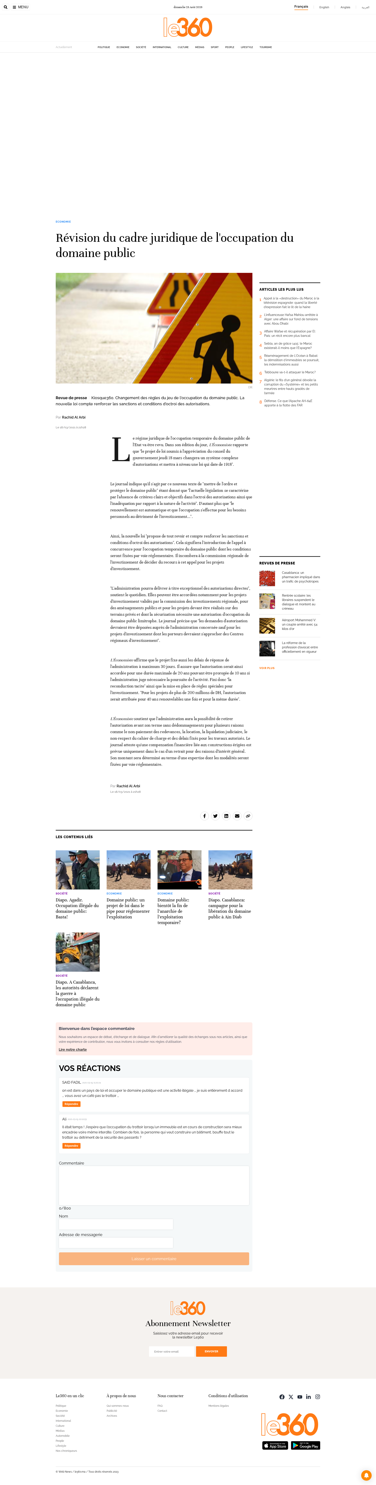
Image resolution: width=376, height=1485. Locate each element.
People (229, 47)
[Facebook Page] (282, 1396)
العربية (365, 7)
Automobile (63, 1435)
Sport (215, 47)
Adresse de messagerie (80, 1234)
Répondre (71, 1104)
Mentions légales (218, 1405)
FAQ (160, 1405)
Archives (112, 1415)
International (162, 47)
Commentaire (71, 1163)
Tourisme (266, 47)
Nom (63, 1216)
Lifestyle (247, 47)
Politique (104, 47)
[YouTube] (299, 1396)
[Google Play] (305, 1445)
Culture (183, 47)
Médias (199, 47)
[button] (366, 1475)
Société (141, 47)
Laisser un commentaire (154, 1258)
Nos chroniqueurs (66, 1450)
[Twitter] (291, 1396)
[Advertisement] (130, 118)
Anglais (345, 7)
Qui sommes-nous (118, 1405)
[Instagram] (317, 1396)
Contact (162, 1410)
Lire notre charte (73, 1050)
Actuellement (64, 47)
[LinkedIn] (308, 1396)
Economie (123, 47)
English (324, 7)
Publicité (112, 1410)
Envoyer (211, 1351)
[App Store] (275, 1445)
